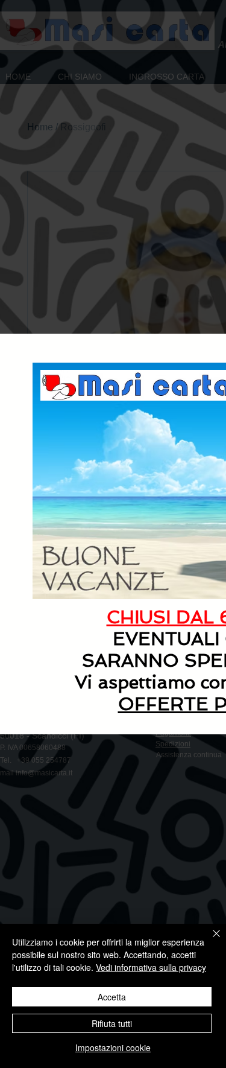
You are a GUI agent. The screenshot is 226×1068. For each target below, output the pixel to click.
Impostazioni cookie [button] (113, 1047)
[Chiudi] (209, 940)
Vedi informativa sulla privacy (151, 967)
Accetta (112, 997)
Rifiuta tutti (112, 1023)
